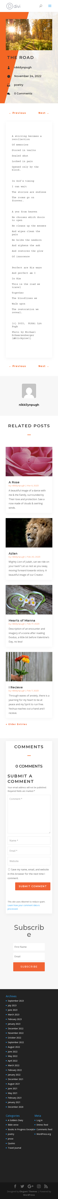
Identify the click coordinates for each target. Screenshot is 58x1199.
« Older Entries (16, 724)
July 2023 (12, 1005)
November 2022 (15, 1033)
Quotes (11, 1143)
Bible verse (13, 1124)
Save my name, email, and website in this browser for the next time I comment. (28, 874)
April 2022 (12, 1060)
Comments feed (44, 1129)
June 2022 (12, 1051)
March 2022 (13, 1065)
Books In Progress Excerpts (21, 1129)
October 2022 (14, 1037)
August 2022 (14, 1046)
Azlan (13, 553)
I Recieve (16, 687)
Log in (40, 1120)
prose (10, 1138)
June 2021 (12, 1088)
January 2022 (14, 1074)
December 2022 (15, 1028)
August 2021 (14, 1083)
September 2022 (16, 1042)
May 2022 (12, 1056)
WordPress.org (44, 1134)
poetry (18, 84)
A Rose (14, 482)
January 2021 (14, 1102)
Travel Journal (14, 1147)
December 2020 (15, 1106)
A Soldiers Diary (15, 1120)
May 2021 (12, 1093)
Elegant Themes (28, 1191)
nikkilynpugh (23, 67)
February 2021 (15, 1097)
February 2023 (15, 1019)
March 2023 (13, 1014)
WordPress (29, 1194)
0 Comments (23, 93)
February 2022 (15, 1070)
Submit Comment (33, 886)
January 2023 (14, 1023)
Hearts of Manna (22, 620)
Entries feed (42, 1124)
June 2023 (12, 1009)
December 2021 (15, 1079)
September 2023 (16, 1000)
